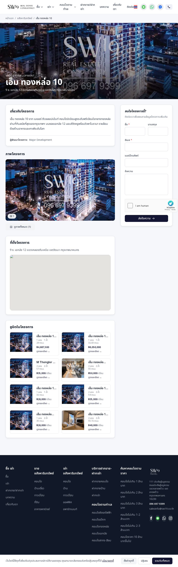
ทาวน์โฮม (39, 495)
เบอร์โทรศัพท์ (132, 156)
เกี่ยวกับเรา (117, 7)
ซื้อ (38, 7)
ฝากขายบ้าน (98, 488)
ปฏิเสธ (144, 561)
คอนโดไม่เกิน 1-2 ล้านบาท (130, 517)
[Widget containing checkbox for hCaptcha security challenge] (151, 205)
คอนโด (38, 481)
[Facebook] (151, 518)
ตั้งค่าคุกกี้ (129, 561)
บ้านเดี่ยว (39, 488)
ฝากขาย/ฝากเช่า (87, 7)
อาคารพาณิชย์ (42, 509)
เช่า (49, 7)
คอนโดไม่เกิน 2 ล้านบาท (131, 494)
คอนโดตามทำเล (66, 7)
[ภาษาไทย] (136, 7)
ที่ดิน (36, 502)
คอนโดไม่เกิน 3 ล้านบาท (131, 506)
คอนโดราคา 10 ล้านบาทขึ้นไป (131, 539)
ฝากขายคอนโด (100, 481)
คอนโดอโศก (99, 520)
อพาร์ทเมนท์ (70, 509)
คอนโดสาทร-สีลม (101, 540)
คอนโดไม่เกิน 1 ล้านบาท (131, 483)
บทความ (104, 7)
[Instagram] (170, 518)
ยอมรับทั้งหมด (162, 561)
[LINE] (157, 518)
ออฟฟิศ (67, 502)
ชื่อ (127, 124)
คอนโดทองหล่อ (100, 526)
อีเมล (128, 140)
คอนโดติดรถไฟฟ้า (101, 513)
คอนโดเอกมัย (99, 533)
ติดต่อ (130, 7)
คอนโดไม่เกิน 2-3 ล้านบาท (130, 528)
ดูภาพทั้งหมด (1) (22, 227)
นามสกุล (152, 124)
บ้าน (65, 488)
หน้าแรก (10, 18)
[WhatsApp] (152, 7)
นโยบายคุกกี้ (108, 561)
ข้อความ (129, 171)
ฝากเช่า (96, 495)
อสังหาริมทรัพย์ (24, 18)
